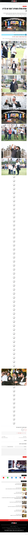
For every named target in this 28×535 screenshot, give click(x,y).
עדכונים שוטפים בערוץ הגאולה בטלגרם (19, 37)
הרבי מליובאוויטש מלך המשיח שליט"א (17, 474)
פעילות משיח (20, 4)
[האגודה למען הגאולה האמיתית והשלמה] (14, 525)
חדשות (23, 4)
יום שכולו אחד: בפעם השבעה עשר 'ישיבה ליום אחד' (16, 504)
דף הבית (26, 4)
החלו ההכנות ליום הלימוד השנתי (18, 513)
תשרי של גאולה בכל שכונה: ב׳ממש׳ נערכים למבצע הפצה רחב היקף (14, 491)
